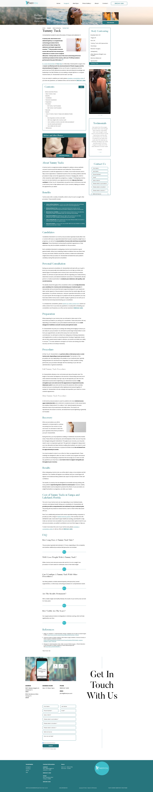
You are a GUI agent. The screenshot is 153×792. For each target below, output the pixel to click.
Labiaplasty (94, 51)
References (48, 128)
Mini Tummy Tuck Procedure (53, 108)
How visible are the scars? (53, 126)
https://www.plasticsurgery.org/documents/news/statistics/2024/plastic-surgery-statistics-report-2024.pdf (63, 641)
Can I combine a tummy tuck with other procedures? (60, 122)
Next (85, 147)
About (96, 3)
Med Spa (75, 3)
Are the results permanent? (54, 124)
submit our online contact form (71, 303)
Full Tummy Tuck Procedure (53, 106)
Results (46, 112)
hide (81, 87)
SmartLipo (94, 46)
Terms (55, 748)
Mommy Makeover (96, 58)
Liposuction (94, 61)
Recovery (47, 110)
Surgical (66, 3)
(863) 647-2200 (80, 80)
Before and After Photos (51, 91)
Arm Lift (93, 40)
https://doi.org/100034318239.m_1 (53, 646)
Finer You (59, 64)
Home (58, 3)
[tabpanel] (100, 91)
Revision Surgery (95, 48)
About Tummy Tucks (50, 94)
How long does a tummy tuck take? (55, 118)
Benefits (47, 95)
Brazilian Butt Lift (95, 35)
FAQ (46, 116)
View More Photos (64, 155)
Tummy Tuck (94, 63)
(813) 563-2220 (47, 781)
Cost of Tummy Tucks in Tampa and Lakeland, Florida (58, 114)
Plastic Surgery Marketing (114, 787)
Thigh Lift (93, 38)
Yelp (27, 772)
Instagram (28, 767)
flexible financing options (64, 516)
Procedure (47, 104)
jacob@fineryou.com (66, 693)
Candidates (48, 98)
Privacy (52, 748)
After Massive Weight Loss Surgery (98, 54)
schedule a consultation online (75, 78)
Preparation (47, 102)
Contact (105, 3)
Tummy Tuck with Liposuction (99, 43)
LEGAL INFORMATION (63, 787)
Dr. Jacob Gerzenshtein (48, 64)
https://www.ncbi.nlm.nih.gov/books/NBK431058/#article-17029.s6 (63, 635)
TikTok (27, 770)
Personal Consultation (50, 100)
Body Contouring (57, 28)
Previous (43, 147)
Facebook (28, 768)
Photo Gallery (86, 3)
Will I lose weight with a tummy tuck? (56, 120)
